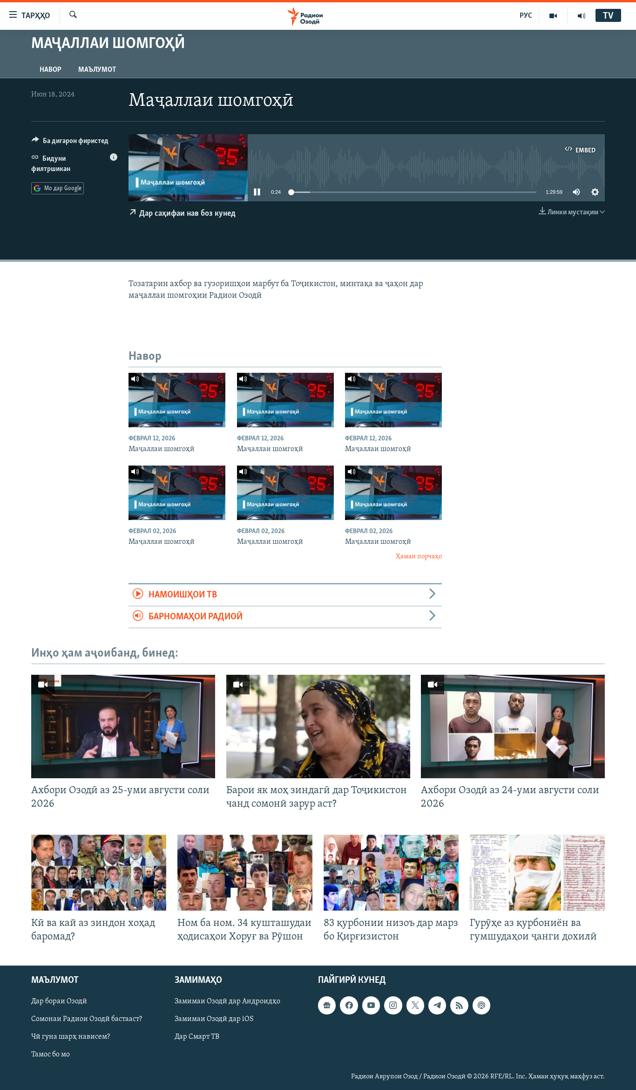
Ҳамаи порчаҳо (419, 556)
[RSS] (459, 1005)
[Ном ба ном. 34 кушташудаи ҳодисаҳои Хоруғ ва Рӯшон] (244, 873)
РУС (526, 16)
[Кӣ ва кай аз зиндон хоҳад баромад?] (98, 873)
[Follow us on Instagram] (393, 1005)
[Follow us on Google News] (327, 1005)
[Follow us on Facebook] (349, 1005)
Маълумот (97, 70)
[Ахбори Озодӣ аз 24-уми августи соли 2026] (513, 726)
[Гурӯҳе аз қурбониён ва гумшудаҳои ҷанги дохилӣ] (537, 873)
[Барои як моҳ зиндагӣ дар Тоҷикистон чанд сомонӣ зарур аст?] (318, 726)
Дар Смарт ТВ (197, 1037)
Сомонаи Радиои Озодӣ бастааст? (86, 1019)
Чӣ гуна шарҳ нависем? (70, 1037)
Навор (50, 70)
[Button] (70, 143)
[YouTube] (553, 16)
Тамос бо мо (50, 1054)
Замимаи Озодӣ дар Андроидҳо (227, 1001)
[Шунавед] (581, 16)
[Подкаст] (481, 1005)
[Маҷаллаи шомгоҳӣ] (177, 400)
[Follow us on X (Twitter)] (415, 1005)
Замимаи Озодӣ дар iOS (214, 1019)
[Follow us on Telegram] (437, 1005)
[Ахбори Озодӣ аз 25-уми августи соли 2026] (123, 726)
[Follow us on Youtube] (371, 1005)
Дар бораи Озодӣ (59, 1001)
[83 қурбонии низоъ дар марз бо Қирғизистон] (391, 873)
